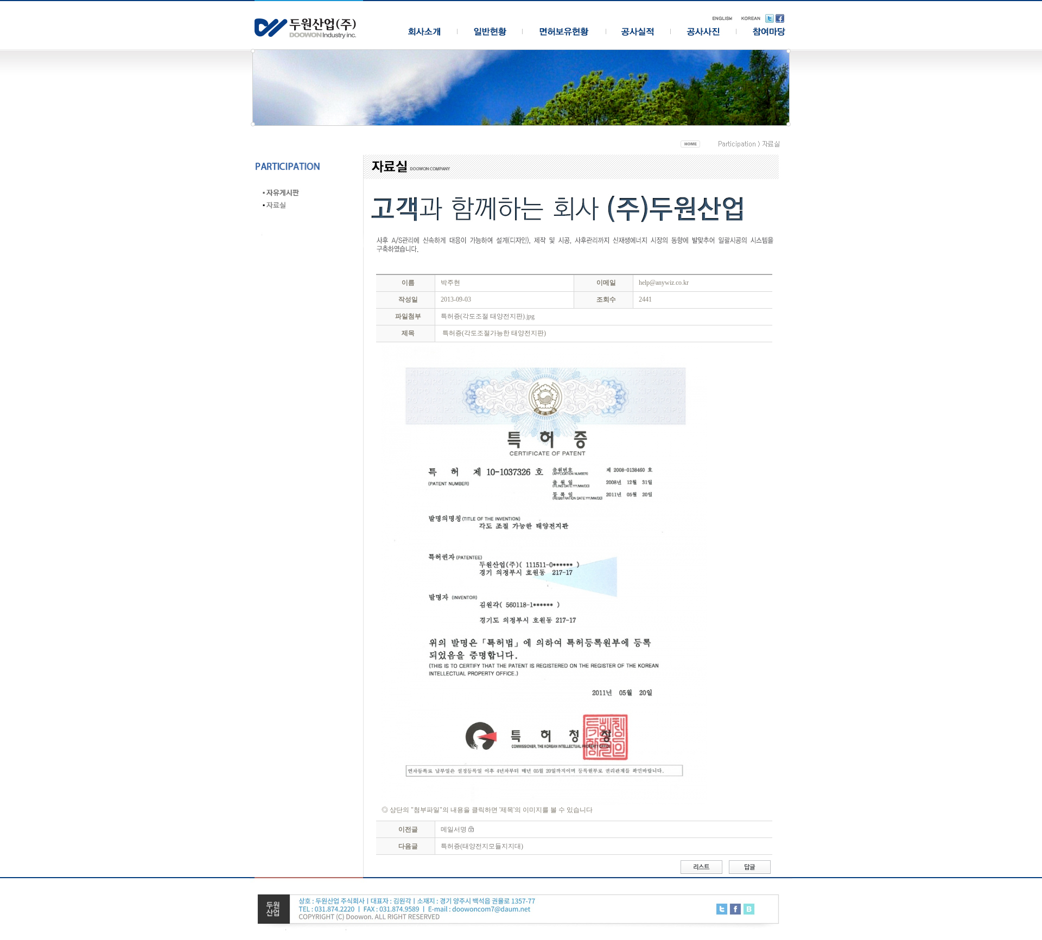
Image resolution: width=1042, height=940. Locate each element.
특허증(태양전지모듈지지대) (482, 846)
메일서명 (454, 829)
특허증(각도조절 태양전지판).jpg (488, 316)
